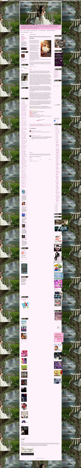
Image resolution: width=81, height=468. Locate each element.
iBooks (43, 115)
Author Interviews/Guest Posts (51, 30)
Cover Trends (23, 124)
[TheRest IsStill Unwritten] (54, 121)
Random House (23, 160)
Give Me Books (24, 134)
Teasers (23, 174)
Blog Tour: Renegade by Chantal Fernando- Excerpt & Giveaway (24, 38)
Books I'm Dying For (24, 115)
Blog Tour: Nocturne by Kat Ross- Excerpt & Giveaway (57, 183)
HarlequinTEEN (24, 140)
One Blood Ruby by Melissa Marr (56, 71)
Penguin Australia (24, 156)
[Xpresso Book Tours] (58, 260)
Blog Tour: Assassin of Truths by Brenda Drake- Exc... (57, 168)
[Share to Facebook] (40, 124)
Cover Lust (23, 122)
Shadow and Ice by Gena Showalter (56, 74)
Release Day (23, 162)
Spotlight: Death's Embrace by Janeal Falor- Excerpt (57, 164)
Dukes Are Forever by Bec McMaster (57, 76)
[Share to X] (39, 124)
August (57, 133)
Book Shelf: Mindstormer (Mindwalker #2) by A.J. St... (57, 145)
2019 (55, 126)
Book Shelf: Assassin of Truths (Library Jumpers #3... (57, 171)
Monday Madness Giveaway (24, 151)
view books (26, 259)
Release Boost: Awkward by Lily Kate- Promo (57, 200)
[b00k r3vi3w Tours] (57, 289)
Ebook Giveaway (24, 128)
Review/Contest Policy (34, 30)
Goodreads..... (35, 66)
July (56, 134)
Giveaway (23, 135)
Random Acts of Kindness (24, 159)
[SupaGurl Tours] (57, 251)
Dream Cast (23, 127)
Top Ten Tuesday (24, 176)
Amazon (34, 115)
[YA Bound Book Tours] (58, 287)
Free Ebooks (23, 133)
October (57, 131)
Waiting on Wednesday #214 (57, 142)
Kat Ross (33, 135)
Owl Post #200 (57, 195)
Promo (22, 157)
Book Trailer (23, 114)
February (57, 140)
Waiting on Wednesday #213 (57, 174)
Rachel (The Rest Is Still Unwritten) (25, 253)
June (56, 135)
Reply (32, 139)
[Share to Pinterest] (41, 124)
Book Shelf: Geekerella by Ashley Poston (57, 150)
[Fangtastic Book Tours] (57, 290)
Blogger (44, 458)
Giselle (32, 130)
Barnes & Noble (37, 115)
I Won (22, 144)
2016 (55, 205)
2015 (55, 206)
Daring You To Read (24, 125)
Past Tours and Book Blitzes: (24, 32)
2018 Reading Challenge (24, 250)
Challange (23, 117)
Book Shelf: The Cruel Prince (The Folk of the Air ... (57, 193)
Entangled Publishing (24, 129)
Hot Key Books (24, 142)
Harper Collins (23, 141)
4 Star (32, 125)
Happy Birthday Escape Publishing (24, 138)
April (56, 138)
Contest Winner (24, 121)
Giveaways (31, 32)
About (24, 30)
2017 (55, 204)
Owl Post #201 (57, 180)
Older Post (50, 159)
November (57, 130)
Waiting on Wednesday (23, 177)
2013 (55, 209)
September (57, 132)
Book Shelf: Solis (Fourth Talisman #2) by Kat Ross (57, 156)
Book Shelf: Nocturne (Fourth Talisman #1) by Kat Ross (57, 187)
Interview (23, 147)
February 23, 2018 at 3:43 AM (37, 130)
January (57, 203)
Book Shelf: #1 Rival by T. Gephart (57, 161)
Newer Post (31, 159)
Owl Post (23, 153)
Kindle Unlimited (24, 148)
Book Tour (23, 113)
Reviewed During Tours (38, 125)
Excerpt (23, 131)
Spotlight (23, 170)
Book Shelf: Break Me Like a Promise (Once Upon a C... (57, 197)
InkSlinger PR (23, 146)
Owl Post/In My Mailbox (42, 30)
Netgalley (23, 152)
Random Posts (23, 161)
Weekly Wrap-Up (24, 178)
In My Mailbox (23, 145)
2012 (55, 210)
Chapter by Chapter (24, 118)
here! (24, 281)
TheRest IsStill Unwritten (56, 119)
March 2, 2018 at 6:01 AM (37, 135)
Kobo (40, 115)
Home (21, 30)
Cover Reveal (23, 123)
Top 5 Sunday (23, 175)
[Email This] (38, 124)
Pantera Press (23, 155)
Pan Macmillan (23, 154)
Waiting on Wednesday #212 (57, 190)
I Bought (23, 143)
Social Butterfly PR (24, 168)
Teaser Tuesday (23, 173)
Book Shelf (28, 30)
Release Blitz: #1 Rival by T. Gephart (57, 159)
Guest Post (23, 136)
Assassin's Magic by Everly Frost (56, 73)
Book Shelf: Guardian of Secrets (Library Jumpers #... (57, 178)
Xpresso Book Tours (43, 125)
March (56, 139)
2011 (55, 211)
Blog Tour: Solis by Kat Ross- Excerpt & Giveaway (57, 152)
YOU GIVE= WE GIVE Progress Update (24, 186)
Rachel (23, 58)
